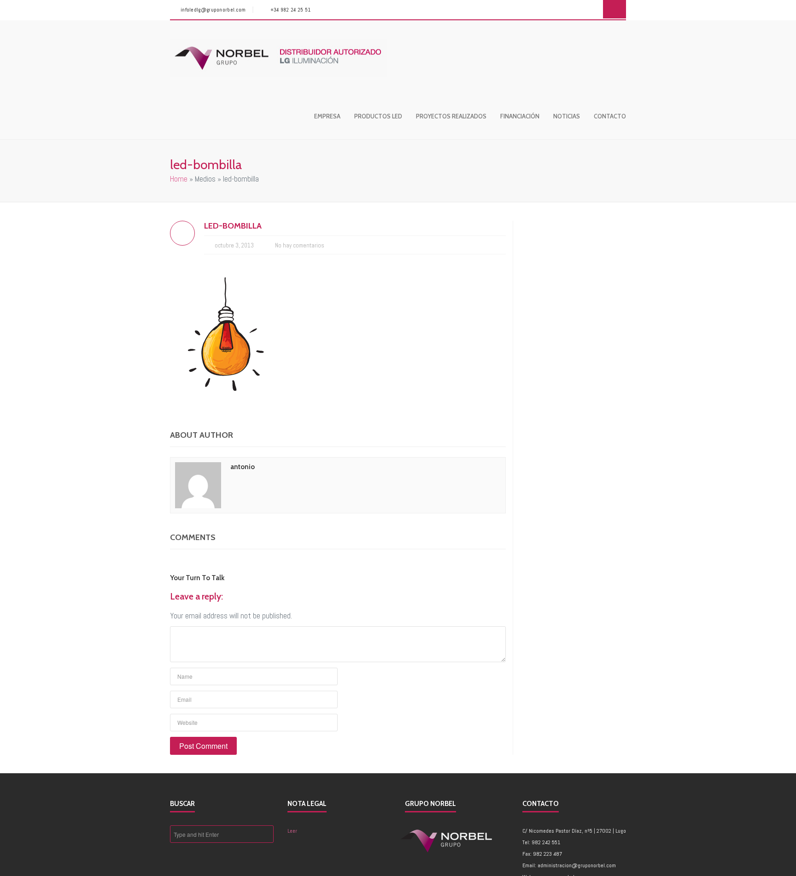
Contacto (610, 116)
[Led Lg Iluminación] (278, 58)
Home (178, 179)
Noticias (566, 116)
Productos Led (378, 116)
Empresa (327, 116)
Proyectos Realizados (451, 116)
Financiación (519, 116)
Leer (292, 831)
